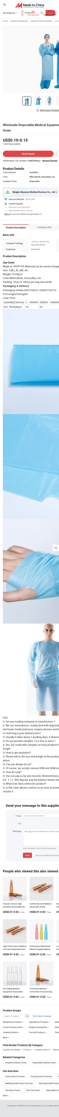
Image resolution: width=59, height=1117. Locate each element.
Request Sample (49, 160)
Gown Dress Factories (15, 1076)
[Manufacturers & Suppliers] (29, 5)
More (5, 1095)
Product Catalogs (43, 1016)
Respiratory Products (12, 1022)
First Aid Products (37, 1032)
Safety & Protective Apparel (41, 21)
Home (5, 21)
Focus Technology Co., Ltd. (36, 1105)
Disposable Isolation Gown (44, 1062)
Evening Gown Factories (41, 1076)
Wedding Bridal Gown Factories (19, 1083)
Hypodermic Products (38, 1022)
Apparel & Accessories (19, 21)
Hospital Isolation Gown (15, 1062)
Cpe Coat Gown (33, 1090)
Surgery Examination (38, 1027)
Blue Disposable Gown (49, 1083)
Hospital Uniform (10, 1032)
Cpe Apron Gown (12, 1090)
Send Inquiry (28, 153)
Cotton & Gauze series (12, 1027)
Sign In (7, 214)
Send (27, 855)
